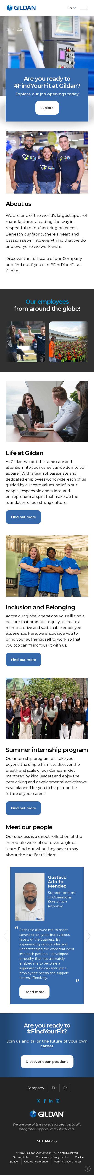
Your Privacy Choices (67, 1161)
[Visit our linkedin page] (50, 1101)
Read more (34, 992)
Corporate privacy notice (52, 1157)
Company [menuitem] (35, 1088)
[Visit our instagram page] (56, 1101)
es (65, 1088)
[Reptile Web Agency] (88, 1169)
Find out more (23, 517)
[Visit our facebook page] (44, 1101)
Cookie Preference (36, 1161)
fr (54, 1088)
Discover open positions (47, 1061)
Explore (47, 108)
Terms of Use (21, 1157)
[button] (83, 8)
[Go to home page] (22, 10)
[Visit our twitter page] (38, 1101)
